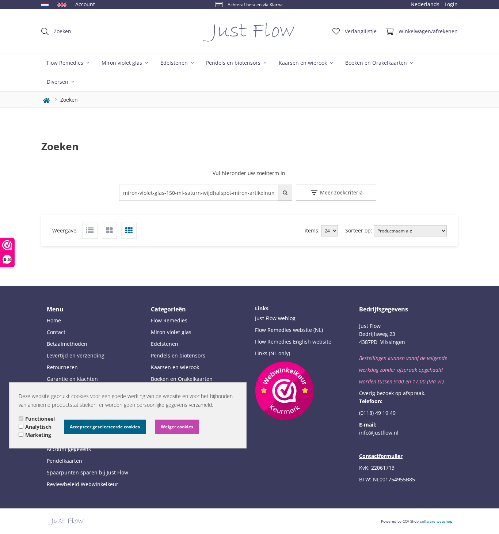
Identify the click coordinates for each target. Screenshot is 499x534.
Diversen (58, 81)
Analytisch (38, 426)
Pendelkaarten (64, 460)
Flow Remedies (66, 62)
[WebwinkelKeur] (284, 390)
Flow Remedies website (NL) (289, 329)
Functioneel (40, 418)
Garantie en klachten (72, 378)
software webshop (436, 521)
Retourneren (62, 367)
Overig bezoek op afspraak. (392, 393)
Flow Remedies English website (293, 341)
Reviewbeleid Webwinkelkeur (82, 484)
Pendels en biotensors (234, 62)
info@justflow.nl (379, 432)
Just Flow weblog (275, 318)
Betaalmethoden (67, 343)
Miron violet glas (123, 62)
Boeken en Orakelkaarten (376, 62)
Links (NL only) (272, 353)
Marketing (38, 434)
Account (85, 4)
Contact (56, 332)
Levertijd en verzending (75, 355)
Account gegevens (69, 449)
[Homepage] (249, 31)
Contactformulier (381, 455)
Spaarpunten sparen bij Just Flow (87, 472)
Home (54, 320)
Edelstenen (174, 62)
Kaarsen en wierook (303, 62)
